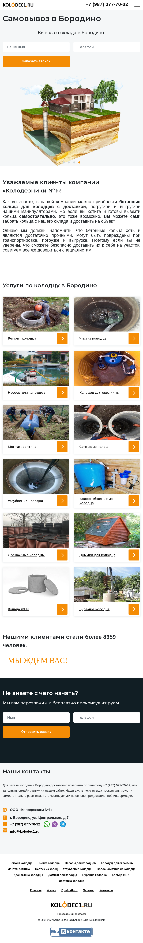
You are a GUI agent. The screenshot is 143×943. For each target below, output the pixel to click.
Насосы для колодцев (80, 863)
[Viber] (55, 824)
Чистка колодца (49, 863)
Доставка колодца (71, 880)
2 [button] (69, 162)
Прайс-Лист (69, 890)
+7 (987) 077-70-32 (107, 4)
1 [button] (64, 162)
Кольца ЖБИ (121, 874)
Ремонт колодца (21, 863)
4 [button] (79, 162)
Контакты (106, 890)
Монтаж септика (18, 869)
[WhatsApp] (47, 824)
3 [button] (74, 162)
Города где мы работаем (71, 913)
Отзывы (88, 890)
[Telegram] (63, 824)
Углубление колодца (77, 869)
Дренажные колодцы (28, 874)
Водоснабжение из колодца (116, 869)
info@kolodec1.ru (24, 831)
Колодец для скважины (117, 863)
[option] (71, 121)
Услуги (51, 890)
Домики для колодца (62, 874)
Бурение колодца (94, 874)
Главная (36, 890)
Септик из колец (46, 869)
